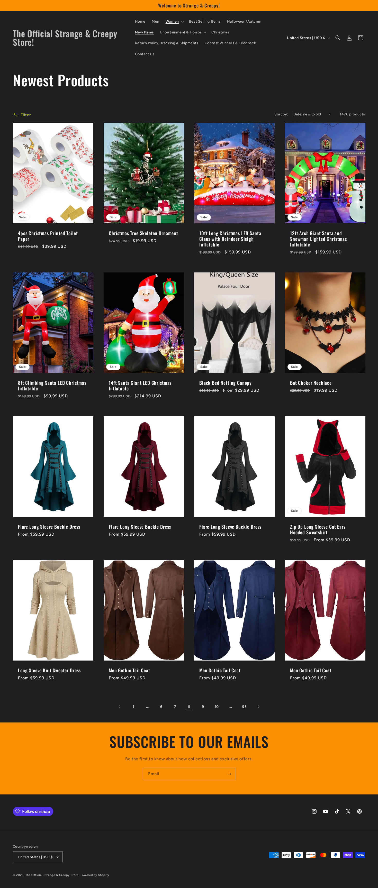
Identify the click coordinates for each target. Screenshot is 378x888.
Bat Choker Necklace (311, 382)
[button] (174, 21)
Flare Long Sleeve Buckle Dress (49, 526)
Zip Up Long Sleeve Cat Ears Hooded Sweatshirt (318, 529)
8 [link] (189, 706)
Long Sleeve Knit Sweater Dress (49, 670)
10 (217, 706)
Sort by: (281, 114)
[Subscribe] (229, 774)
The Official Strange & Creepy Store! (52, 875)
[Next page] (258, 706)
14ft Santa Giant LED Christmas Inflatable (140, 385)
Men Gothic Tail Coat (129, 670)
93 (244, 706)
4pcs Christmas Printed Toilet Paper (48, 235)
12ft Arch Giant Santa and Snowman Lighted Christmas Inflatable (318, 238)
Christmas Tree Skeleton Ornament (143, 233)
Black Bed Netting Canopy (225, 382)
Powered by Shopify (95, 875)
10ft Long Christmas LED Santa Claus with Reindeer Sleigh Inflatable (230, 238)
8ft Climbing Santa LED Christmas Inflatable (52, 385)
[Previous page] (119, 706)
